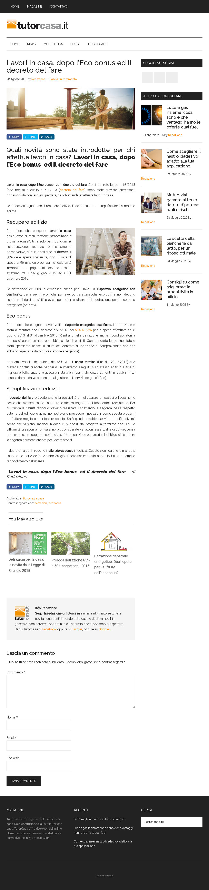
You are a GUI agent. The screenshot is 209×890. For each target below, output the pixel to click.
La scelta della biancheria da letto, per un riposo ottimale (181, 246)
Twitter (77, 629)
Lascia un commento (63, 79)
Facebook (49, 629)
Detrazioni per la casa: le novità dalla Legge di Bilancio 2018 (27, 565)
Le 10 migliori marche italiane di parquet (99, 819)
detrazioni (41, 503)
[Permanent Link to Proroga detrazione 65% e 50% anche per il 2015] (70, 535)
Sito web (13, 758)
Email (12, 738)
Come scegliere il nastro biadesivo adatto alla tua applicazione (183, 158)
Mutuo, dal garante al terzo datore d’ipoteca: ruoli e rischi (183, 202)
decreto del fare (72, 190)
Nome (12, 717)
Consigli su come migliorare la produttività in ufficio (183, 289)
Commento (16, 672)
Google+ (105, 629)
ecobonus (55, 503)
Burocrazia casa (33, 498)
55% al (83, 330)
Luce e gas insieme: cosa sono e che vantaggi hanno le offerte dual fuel (184, 117)
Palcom (109, 876)
